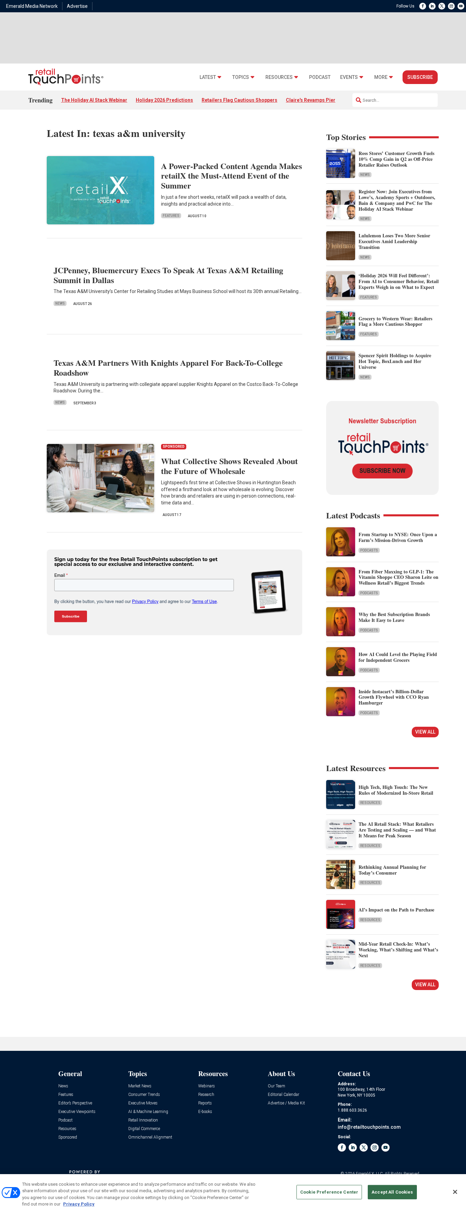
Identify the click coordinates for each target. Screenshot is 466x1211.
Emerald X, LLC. (370, 1173)
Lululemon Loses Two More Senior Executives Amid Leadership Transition (394, 241)
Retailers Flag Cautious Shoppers (239, 100)
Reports (205, 1103)
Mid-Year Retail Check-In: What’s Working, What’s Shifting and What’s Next (398, 949)
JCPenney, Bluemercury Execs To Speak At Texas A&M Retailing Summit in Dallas (168, 275)
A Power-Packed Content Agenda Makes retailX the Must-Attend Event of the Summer (231, 176)
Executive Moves (143, 1103)
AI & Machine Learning (148, 1112)
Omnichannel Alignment (150, 1137)
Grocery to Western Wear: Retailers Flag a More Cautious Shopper (395, 321)
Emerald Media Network (32, 6)
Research (206, 1094)
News (60, 303)
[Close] (455, 1191)
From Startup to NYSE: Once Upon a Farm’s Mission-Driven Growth (398, 537)
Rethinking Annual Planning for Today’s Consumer (392, 869)
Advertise (77, 6)
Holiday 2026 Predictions (164, 100)
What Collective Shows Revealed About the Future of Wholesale (229, 466)
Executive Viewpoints (77, 1112)
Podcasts (369, 550)
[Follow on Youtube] (460, 6)
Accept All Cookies (392, 1192)
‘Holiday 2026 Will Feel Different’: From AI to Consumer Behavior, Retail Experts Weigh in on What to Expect (399, 281)
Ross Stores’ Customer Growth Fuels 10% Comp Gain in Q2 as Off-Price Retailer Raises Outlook (396, 159)
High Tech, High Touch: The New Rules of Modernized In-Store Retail (396, 789)
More (381, 77)
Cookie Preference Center (329, 1192)
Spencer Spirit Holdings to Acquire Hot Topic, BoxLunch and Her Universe (395, 361)
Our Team (276, 1086)
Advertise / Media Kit (286, 1103)
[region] (233, 1192)
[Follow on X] (441, 6)
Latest (208, 77)
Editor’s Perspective (75, 1103)
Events (349, 77)
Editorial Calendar (283, 1094)
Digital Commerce (144, 1129)
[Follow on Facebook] (422, 6)
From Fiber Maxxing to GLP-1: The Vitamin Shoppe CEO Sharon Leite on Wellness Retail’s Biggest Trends (398, 577)
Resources (279, 77)
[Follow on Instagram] (451, 6)
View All (425, 732)
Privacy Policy (78, 1204)
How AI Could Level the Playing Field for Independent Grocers (398, 657)
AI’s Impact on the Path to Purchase (396, 909)
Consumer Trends (144, 1094)
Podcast (320, 77)
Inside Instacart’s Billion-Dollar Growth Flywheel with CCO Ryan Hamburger (394, 697)
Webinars (206, 1086)
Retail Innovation (143, 1120)
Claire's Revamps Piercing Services (326, 100)
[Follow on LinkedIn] (432, 6)
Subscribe (420, 77)
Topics (240, 77)
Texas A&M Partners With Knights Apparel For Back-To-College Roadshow (168, 367)
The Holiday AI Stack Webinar (94, 100)
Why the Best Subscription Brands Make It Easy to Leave (394, 617)
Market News (139, 1086)
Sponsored (67, 1137)
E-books (205, 1112)
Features (171, 216)
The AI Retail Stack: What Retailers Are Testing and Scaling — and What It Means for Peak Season (397, 829)
